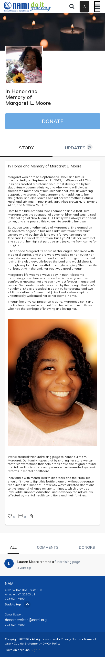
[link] (52, 166)
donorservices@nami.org (26, 619)
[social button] (84, 6)
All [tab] (13, 547)
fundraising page (67, 562)
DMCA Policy (51, 643)
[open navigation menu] (97, 6)
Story (26, 148)
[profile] (76, 6)
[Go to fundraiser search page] (71, 6)
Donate (52, 121)
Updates (78, 148)
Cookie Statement (27, 643)
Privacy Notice (71, 639)
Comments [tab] (48, 547)
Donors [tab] (87, 547)
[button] (31, 516)
